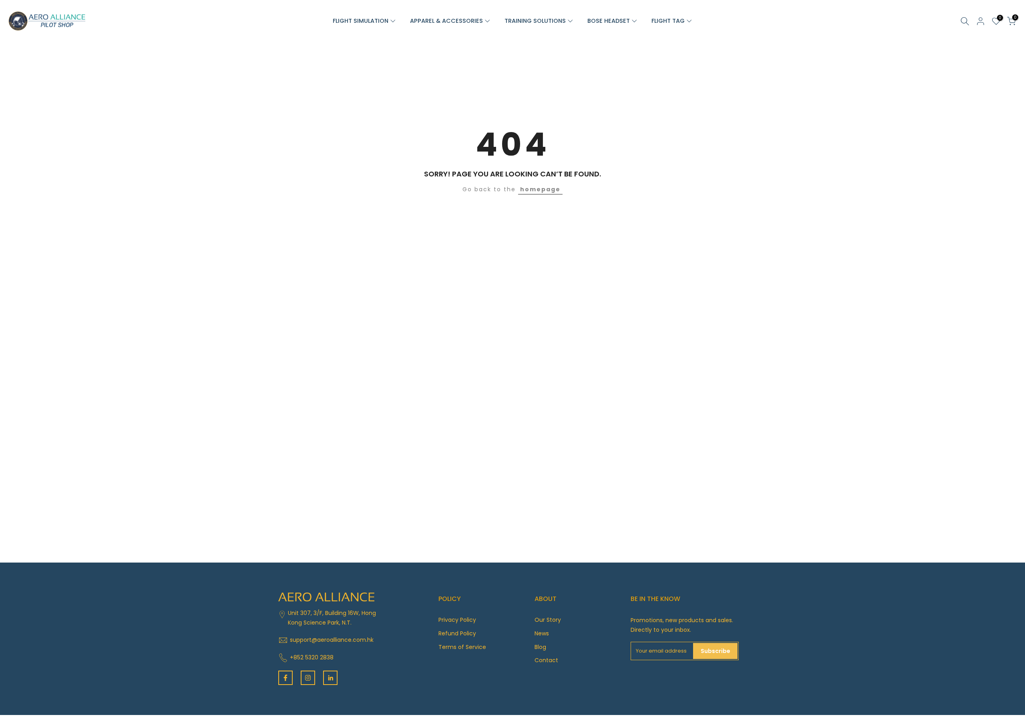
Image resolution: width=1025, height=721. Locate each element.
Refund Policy (457, 633)
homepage (540, 189)
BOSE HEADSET (609, 21)
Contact (546, 660)
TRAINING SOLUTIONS (535, 21)
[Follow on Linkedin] (330, 678)
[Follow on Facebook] (285, 678)
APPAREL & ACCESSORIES (447, 21)
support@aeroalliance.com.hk (332, 640)
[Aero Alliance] (46, 20)
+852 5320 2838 (312, 657)
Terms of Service (462, 647)
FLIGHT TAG (668, 21)
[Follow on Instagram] (308, 678)
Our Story (548, 620)
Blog (540, 647)
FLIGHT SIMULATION (361, 21)
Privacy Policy (457, 620)
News (542, 633)
